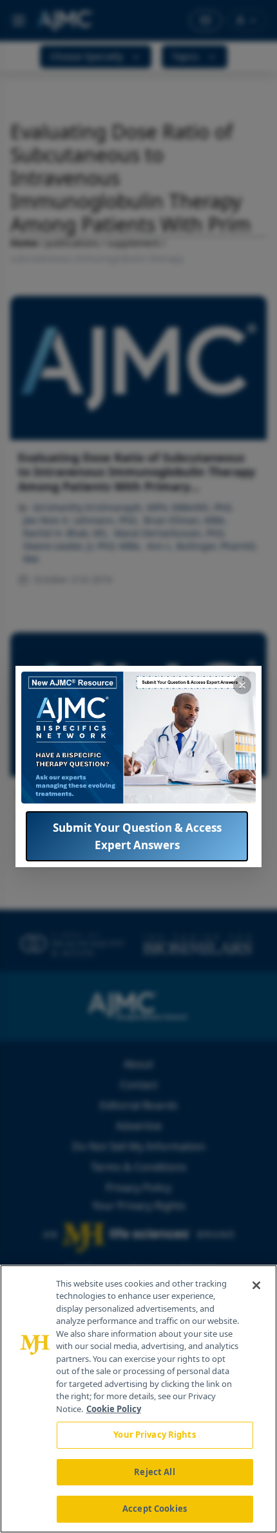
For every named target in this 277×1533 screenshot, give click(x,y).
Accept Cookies (154, 1508)
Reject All (154, 1472)
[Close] (256, 1285)
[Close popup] (242, 685)
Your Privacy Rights (154, 1434)
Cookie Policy (113, 1409)
